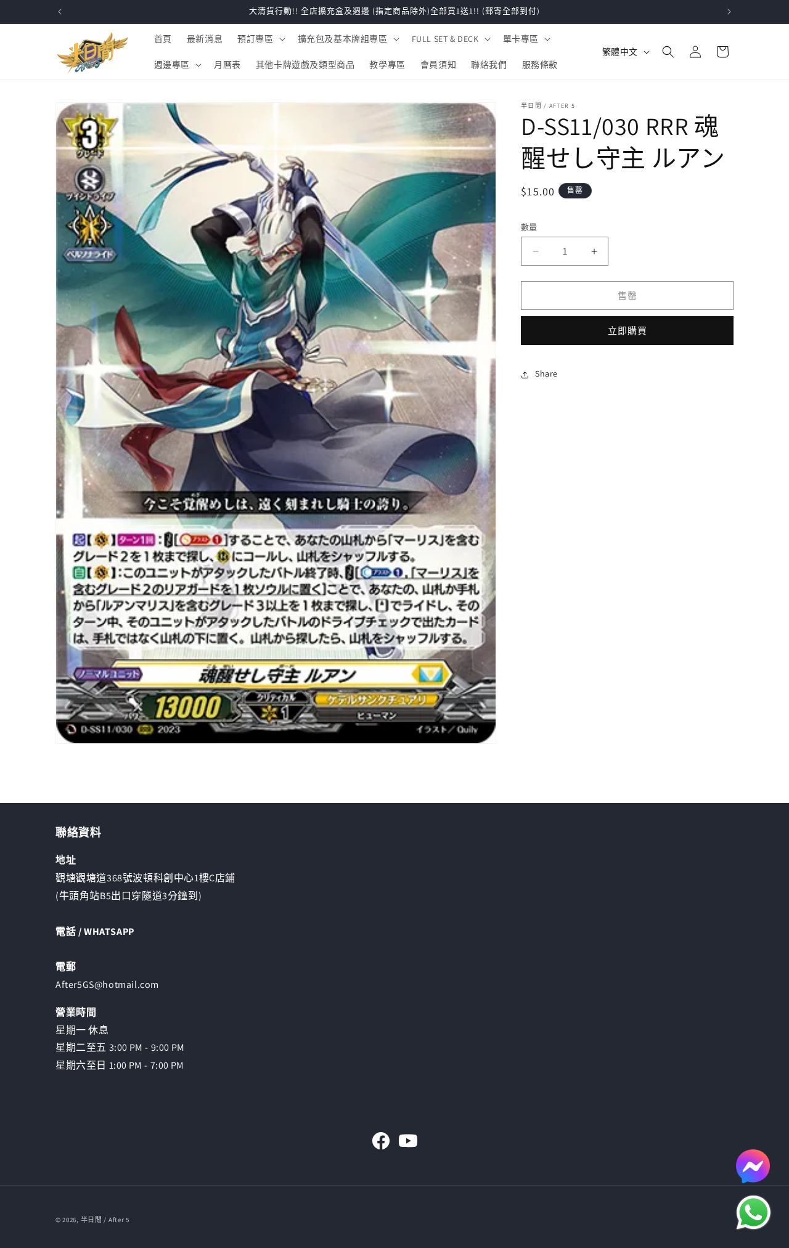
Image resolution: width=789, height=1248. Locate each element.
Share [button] (546, 374)
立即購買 (627, 331)
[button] (260, 39)
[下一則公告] (729, 11)
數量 (529, 227)
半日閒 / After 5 (105, 1219)
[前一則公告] (59, 11)
